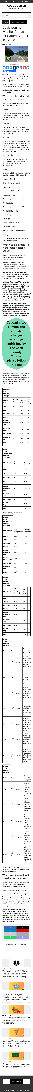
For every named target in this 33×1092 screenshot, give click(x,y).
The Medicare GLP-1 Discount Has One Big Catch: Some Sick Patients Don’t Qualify (16, 973)
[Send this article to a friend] (10, 934)
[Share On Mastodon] (22, 937)
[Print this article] (22, 934)
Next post (23, 944)
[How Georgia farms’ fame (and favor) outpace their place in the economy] (16, 1012)
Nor (10, 64)
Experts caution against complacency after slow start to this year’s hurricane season (16, 997)
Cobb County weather (15, 45)
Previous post (12, 944)
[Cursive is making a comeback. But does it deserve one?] (16, 1059)
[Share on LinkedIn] (10, 930)
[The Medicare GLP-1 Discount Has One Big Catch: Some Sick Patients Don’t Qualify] (16, 966)
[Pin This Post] (22, 930)
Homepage (25, 1)
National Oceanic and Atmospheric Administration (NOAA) (15, 885)
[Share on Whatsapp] (10, 937)
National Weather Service (14, 75)
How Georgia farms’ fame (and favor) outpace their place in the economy (16, 1020)
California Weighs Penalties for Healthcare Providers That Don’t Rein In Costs (16, 1043)
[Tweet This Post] (22, 927)
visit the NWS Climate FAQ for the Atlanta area (15, 870)
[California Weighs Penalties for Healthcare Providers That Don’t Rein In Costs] (16, 1036)
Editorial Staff (15, 1)
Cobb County (24, 77)
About (6, 1)
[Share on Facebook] (10, 927)
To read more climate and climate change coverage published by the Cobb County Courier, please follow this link (16, 344)
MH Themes (26, 1090)
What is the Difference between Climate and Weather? (13, 265)
